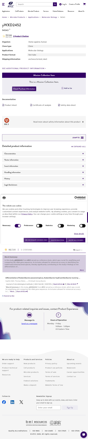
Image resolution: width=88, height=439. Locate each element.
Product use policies (53, 368)
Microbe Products (33, 11)
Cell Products (19, 11)
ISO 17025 (62, 431)
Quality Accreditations (17, 431)
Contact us (71, 376)
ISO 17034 (75, 431)
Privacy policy (51, 363)
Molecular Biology (49, 17)
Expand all (80, 147)
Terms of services (52, 376)
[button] (55, 4)
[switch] (39, 225)
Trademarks (50, 381)
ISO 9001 (36, 431)
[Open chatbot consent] (83, 434)
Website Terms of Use (54, 385)
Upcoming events (74, 363)
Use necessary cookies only (36, 240)
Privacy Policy (27, 214)
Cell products (29, 368)
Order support (8, 363)
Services (46, 11)
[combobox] (34, 4)
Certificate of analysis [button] (42, 105)
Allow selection (57, 240)
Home (4, 17)
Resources (71, 11)
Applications (6, 11)
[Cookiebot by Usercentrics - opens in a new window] (76, 197)
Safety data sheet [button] (68, 105)
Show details (79, 234)
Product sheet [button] (11, 105)
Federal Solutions (58, 11)
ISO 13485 (49, 431)
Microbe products (31, 372)
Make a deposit (30, 385)
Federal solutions (31, 381)
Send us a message (29, 323)
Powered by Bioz (8, 296)
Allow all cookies (76, 240)
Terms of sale (50, 372)
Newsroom (71, 368)
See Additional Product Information (23, 68)
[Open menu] (3, 4)
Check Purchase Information (24, 88)
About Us (81, 11)
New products (29, 363)
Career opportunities (75, 372)
